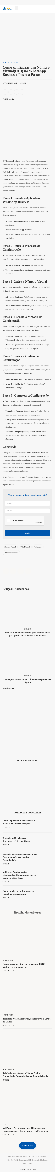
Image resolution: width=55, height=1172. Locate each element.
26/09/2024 (6, 898)
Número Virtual (10, 547)
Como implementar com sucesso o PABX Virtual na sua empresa (19, 822)
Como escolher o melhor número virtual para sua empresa (18, 892)
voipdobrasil (25, 547)
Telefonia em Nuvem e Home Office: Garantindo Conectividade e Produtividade (20, 857)
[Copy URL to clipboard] (22, 92)
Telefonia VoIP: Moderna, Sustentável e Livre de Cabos (16, 839)
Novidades (8, 960)
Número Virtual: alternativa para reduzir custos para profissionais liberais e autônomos (27, 634)
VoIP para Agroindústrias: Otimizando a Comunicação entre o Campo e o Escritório (19, 875)
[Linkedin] (36, 10)
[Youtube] (51, 10)
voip (5, 1124)
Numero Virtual (11, 62)
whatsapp (38, 547)
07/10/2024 (6, 864)
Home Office (8, 1070)
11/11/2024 (6, 827)
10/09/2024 (27, 676)
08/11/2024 (6, 845)
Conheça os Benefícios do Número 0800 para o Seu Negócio (27, 680)
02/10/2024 (6, 881)
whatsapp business (11, 553)
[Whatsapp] (46, 10)
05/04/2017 (27, 629)
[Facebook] (31, 10)
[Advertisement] (27, 130)
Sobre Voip (8, 1015)
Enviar (27, 533)
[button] (16, 8)
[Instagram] (41, 10)
